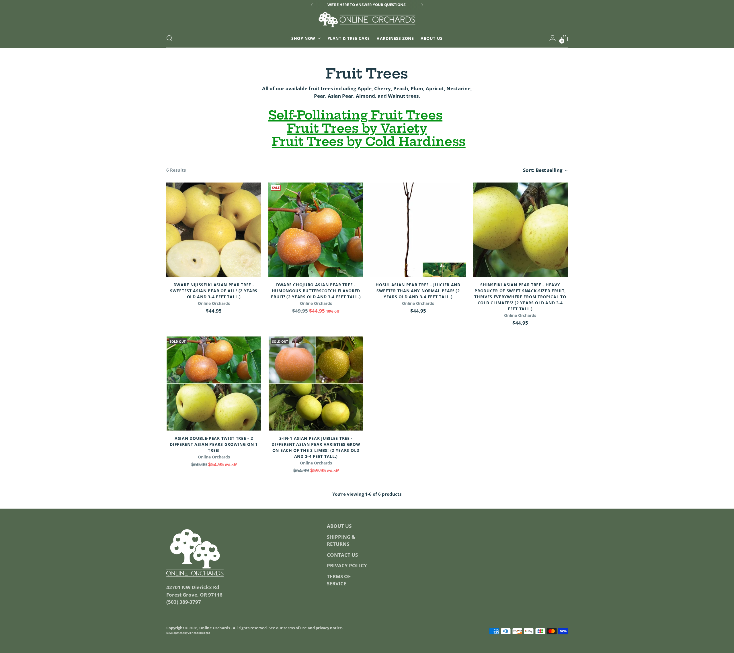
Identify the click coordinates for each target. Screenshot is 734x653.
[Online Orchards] (367, 19)
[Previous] (312, 5)
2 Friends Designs (199, 633)
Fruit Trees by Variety (357, 128)
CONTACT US (342, 555)
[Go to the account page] (552, 38)
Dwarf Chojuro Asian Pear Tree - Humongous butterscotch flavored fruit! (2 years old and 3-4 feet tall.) (316, 290)
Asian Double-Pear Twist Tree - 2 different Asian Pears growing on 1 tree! (214, 444)
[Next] (422, 5)
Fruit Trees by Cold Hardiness (369, 141)
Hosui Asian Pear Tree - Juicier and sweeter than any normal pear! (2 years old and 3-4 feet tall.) (418, 290)
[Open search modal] (169, 38)
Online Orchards (215, 627)
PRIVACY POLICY (347, 565)
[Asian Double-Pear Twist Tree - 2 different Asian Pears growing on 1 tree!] (213, 383)
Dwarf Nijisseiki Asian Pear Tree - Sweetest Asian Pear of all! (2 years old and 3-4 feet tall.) (213, 290)
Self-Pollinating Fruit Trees (355, 115)
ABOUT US (339, 526)
